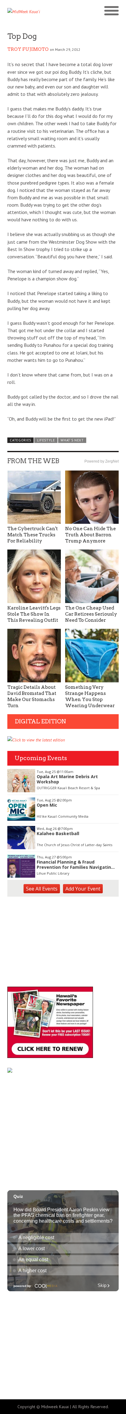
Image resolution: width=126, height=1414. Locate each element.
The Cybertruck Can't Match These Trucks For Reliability (32, 535)
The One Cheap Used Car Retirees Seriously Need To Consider (91, 614)
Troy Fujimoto (28, 49)
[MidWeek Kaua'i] (35, 11)
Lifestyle (46, 440)
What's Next (72, 440)
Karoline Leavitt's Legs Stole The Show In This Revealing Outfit (34, 614)
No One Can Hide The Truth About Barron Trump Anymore (90, 535)
